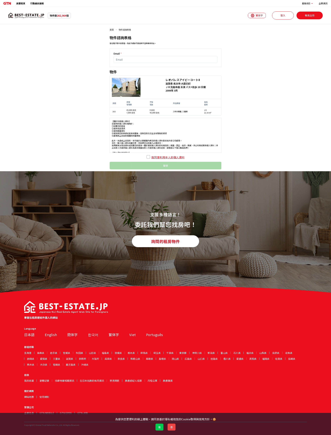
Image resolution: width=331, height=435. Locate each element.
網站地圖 (29, 397)
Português (154, 334)
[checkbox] (148, 157)
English (51, 334)
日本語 (29, 334)
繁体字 (114, 334)
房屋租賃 (20, 3)
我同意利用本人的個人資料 (167, 157)
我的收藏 (29, 380)
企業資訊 (323, 3)
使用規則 (44, 397)
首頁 (112, 29)
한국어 (93, 334)
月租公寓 (152, 380)
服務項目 (306, 3)
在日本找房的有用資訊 (92, 380)
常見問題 (114, 380)
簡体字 (72, 334)
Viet (132, 334)
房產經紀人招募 (133, 380)
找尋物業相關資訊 (64, 380)
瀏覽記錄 (44, 380)
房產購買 (168, 380)
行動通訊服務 (37, 3)
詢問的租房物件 (165, 241)
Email (118, 53)
